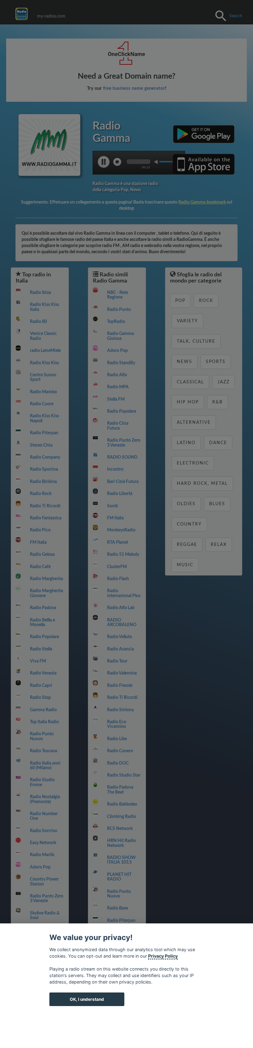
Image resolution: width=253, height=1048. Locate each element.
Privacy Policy (163, 956)
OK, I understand (87, 999)
